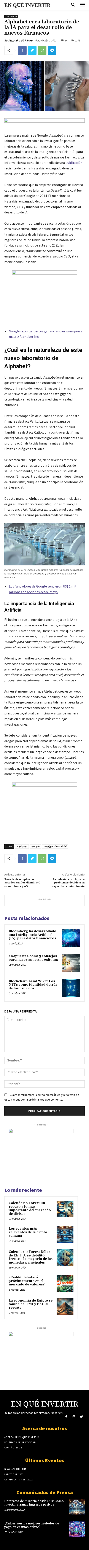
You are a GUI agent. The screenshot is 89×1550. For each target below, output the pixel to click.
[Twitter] (32, 50)
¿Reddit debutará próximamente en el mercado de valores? (26, 1281)
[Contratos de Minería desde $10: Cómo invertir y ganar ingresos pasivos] (77, 1507)
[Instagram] (73, 1416)
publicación (74, 162)
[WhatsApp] (42, 50)
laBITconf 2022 (14, 1474)
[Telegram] (52, 50)
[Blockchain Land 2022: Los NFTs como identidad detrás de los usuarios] (71, 988)
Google (35, 846)
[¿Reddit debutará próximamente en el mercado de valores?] (65, 1283)
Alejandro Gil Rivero (20, 40)
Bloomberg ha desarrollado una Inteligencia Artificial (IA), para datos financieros (32, 934)
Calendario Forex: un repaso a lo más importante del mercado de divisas (30, 1208)
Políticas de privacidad (20, 1442)
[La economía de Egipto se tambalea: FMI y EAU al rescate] (65, 1306)
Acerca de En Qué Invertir (21, 1437)
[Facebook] (22, 50)
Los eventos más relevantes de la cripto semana (28, 1232)
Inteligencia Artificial (55, 846)
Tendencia (11, 16)
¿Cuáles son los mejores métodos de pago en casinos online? (31, 1525)
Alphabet (22, 846)
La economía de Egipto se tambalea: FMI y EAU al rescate (30, 1304)
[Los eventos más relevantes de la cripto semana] (65, 1234)
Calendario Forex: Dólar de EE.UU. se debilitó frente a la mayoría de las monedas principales (30, 1257)
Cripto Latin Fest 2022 (18, 1479)
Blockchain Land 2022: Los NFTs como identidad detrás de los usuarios (33, 984)
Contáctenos (13, 1447)
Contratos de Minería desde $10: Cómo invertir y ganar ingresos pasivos (34, 1503)
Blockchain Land (15, 1469)
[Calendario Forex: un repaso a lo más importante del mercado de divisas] (65, 1209)
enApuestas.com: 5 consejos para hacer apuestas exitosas (33, 958)
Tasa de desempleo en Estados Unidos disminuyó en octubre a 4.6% (22, 883)
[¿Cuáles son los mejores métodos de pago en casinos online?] (77, 1529)
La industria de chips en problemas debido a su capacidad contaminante (68, 883)
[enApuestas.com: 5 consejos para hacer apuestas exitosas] (71, 963)
